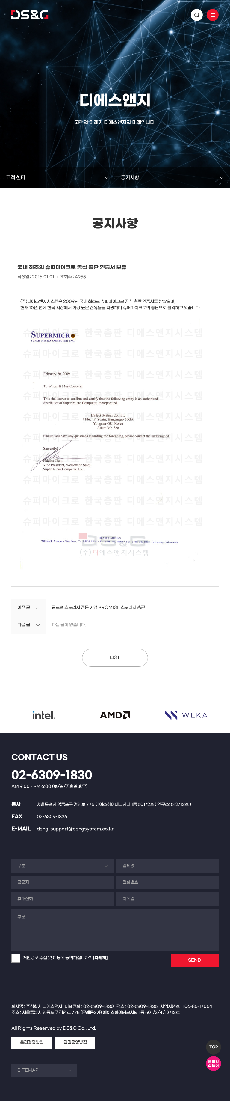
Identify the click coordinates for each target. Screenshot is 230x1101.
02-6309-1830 (51, 775)
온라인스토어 (213, 1064)
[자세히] (100, 957)
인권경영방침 (75, 1042)
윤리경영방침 (31, 1042)
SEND (194, 960)
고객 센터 (15, 177)
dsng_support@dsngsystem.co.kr (75, 829)
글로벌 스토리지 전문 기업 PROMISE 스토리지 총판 (98, 607)
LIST (115, 657)
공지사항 (130, 177)
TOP (213, 1047)
